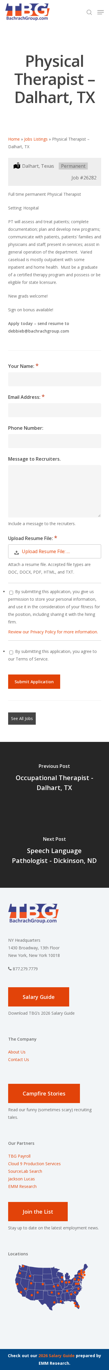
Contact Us (18, 1059)
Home (14, 139)
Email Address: (25, 397)
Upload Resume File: (31, 538)
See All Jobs (22, 718)
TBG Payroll (19, 1156)
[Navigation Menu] (100, 12)
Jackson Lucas (21, 1179)
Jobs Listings (36, 139)
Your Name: (21, 366)
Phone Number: (25, 428)
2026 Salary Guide (56, 1355)
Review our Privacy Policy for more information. (53, 632)
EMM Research (22, 1186)
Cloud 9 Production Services (34, 1163)
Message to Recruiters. (34, 459)
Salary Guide (39, 996)
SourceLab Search (25, 1171)
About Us (17, 1052)
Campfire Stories (44, 1093)
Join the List (38, 1211)
